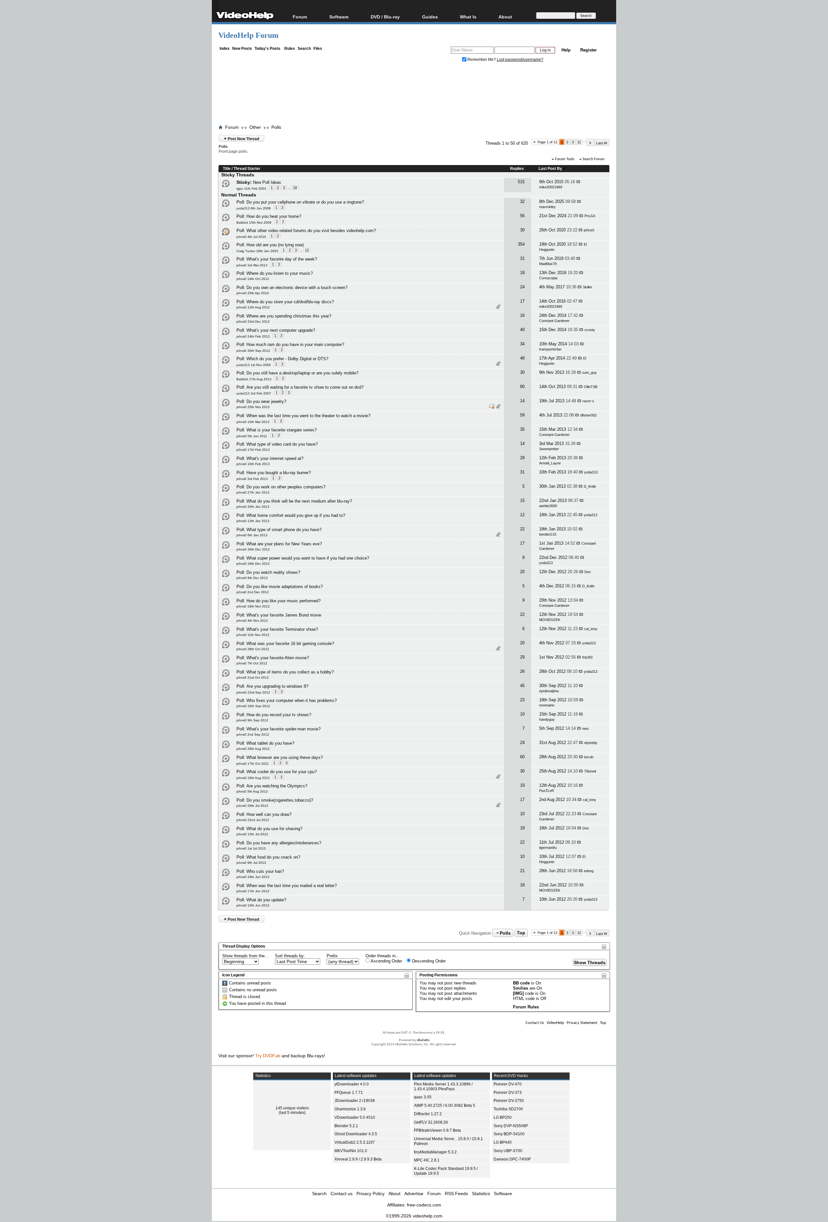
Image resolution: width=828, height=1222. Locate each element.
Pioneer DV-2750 (509, 1100)
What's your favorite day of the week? (281, 259)
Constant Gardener (554, 321)
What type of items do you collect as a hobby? (290, 672)
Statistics (481, 1193)
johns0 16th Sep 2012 (253, 706)
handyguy (547, 719)
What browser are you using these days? (284, 757)
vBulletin (423, 1040)
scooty (589, 330)
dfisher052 (588, 415)
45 (522, 685)
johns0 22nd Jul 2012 (252, 820)
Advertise (413, 1193)
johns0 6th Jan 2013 (251, 535)
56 (522, 215)
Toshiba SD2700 (508, 1109)
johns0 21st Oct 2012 (252, 677)
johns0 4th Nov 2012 (252, 620)
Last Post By (550, 168)
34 (522, 343)
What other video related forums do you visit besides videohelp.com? (311, 230)
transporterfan (550, 349)
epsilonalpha (549, 691)
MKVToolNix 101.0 (350, 1151)
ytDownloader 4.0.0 (351, 1084)
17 (522, 301)
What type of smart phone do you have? (283, 529)
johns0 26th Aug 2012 (253, 748)
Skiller (587, 287)
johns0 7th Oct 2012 (251, 663)
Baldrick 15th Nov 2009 (253, 222)
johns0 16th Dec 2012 (253, 563)
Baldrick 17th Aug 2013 (253, 379)
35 (522, 429)
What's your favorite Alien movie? (277, 657)
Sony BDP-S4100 (509, 1134)
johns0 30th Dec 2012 (253, 549)
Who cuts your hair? (265, 871)
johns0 (589, 230)
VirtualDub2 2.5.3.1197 (354, 1142)
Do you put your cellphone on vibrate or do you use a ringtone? (305, 202)
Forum (300, 17)
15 (522, 500)
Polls (276, 127)
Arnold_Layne (550, 463)
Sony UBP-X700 (508, 1151)
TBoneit (590, 771)
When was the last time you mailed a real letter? (291, 885)
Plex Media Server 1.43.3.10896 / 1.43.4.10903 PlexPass (443, 1086)
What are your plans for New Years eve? (284, 543)
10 (522, 714)
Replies (517, 168)
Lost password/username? (520, 59)
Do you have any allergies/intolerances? (283, 842)
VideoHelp (555, 1023)
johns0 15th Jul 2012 (252, 834)
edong (589, 871)
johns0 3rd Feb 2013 (252, 479)
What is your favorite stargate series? (281, 430)
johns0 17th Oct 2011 (252, 763)
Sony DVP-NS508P (511, 1126)
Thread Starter (247, 168)
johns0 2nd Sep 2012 (252, 734)
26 (522, 671)
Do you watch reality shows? (273, 572)
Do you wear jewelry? (266, 401)
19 (522, 785)
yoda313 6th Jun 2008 (253, 208)
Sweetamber (549, 449)
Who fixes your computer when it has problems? (291, 700)
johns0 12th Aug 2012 (253, 307)
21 (522, 870)
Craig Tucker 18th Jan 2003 (257, 251)
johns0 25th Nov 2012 (253, 407)
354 (521, 244)
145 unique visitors (292, 1108)
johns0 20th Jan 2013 (252, 506)
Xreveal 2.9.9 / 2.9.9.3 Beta (358, 1159)
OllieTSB (590, 387)
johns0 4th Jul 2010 (251, 237)
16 (522, 315)
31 (522, 258)
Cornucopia (548, 278)
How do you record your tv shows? (278, 714)
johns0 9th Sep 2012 (252, 720)
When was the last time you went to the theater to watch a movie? (308, 415)
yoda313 (591, 472)
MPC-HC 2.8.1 (427, 1160)
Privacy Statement (582, 1023)
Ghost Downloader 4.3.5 (355, 1134)
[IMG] (518, 993)
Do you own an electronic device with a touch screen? (296, 287)
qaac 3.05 (422, 1097)
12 (307, 250)
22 (522, 529)
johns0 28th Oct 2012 (252, 649)
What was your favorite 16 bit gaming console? (290, 643)
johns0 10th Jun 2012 (252, 905)
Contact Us (535, 1023)
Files (317, 48)
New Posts (242, 48)
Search (304, 48)
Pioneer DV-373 (508, 1092)
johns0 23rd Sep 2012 (253, 692)
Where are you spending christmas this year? (288, 316)
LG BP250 (503, 1117)
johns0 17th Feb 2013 (253, 449)
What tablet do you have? (270, 743)
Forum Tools (564, 159)
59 (522, 415)
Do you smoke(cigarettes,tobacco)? (279, 800)
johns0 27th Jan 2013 (252, 492)
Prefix (332, 955)
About (394, 1193)
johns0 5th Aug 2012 (252, 791)
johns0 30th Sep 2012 (253, 350)
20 (522, 571)
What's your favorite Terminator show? (282, 629)
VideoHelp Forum (248, 35)
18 (295, 188)
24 (522, 286)
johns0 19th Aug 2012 (253, 778)
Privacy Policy (370, 1193)
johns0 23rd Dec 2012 (253, 321)
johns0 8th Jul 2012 (251, 862)
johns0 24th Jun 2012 (252, 877)
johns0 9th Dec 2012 (252, 578)
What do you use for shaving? (274, 828)
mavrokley (547, 207)
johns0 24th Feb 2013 (253, 336)
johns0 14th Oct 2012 (252, 279)
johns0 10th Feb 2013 (253, 464)
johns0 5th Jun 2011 (251, 436)
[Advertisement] (414, 94)
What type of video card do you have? (282, 444)
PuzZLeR (546, 791)
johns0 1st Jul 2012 (251, 848)
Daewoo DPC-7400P (512, 1159)
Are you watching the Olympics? (276, 785)
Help (566, 50)
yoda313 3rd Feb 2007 (253, 393)
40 (522, 329)
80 (522, 386)
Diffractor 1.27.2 (428, 1114)
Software (339, 17)
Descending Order (428, 961)
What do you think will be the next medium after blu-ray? (299, 501)
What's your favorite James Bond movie (283, 615)
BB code (521, 983)
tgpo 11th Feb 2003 (251, 188)
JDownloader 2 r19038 (354, 1100)
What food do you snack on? (273, 857)
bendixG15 (547, 534)
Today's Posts (267, 48)
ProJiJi (589, 216)
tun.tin (589, 757)
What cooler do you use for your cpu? (281, 771)
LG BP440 (503, 1142)
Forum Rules (526, 1007)
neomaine (546, 705)
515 (521, 181)
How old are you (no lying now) (275, 244)
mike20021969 (550, 187)
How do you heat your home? (273, 216)
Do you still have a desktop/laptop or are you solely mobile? (302, 373)
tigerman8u (548, 848)
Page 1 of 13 (547, 142)
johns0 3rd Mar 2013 (251, 265)
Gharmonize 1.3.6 (350, 1109)
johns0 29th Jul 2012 (252, 805)
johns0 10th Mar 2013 (252, 422)
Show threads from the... (245, 955)
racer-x (588, 401)
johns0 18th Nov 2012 (253, 606)
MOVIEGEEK (549, 620)
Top (521, 933)
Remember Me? (481, 59)
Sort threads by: (290, 955)
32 (522, 201)
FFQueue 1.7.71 (348, 1092)
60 (522, 756)
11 (579, 142)
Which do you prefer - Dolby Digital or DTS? (287, 358)
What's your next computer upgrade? (280, 330)
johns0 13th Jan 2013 (252, 521)
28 (522, 457)
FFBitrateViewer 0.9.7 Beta (437, 1130)
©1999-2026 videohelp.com (414, 1215)
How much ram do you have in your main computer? (295, 344)
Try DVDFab (267, 1055)
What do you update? (266, 899)
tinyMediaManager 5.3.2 (435, 1152)
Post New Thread (241, 138)
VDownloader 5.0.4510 (354, 1117)
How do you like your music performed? (283, 600)
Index (225, 48)
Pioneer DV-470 (508, 1084)
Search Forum (594, 159)
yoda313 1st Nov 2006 (253, 365)
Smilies (520, 988)
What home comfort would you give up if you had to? (295, 515)
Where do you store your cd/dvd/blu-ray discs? (290, 301)
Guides (430, 17)
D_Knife (590, 486)
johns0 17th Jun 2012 (252, 891)
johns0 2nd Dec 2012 (252, 592)
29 (522, 657)
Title (227, 168)
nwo (585, 728)
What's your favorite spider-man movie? (283, 729)
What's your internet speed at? (274, 458)
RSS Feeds (456, 1193)
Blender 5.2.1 (346, 1126)
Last (599, 143)
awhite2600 (548, 506)
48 (522, 358)
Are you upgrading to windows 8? (277, 686)
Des (587, 572)
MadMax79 (548, 264)
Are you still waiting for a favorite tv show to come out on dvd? (305, 387)
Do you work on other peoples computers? (285, 486)
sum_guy (589, 372)
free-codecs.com (424, 1204)
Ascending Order (386, 961)
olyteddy (590, 743)
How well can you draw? (268, 814)
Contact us (342, 1193)
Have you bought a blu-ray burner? (278, 472)
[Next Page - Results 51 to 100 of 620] (590, 142)
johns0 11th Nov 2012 (252, 635)
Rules (289, 48)
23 (522, 699)
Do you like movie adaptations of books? (284, 586)
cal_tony (590, 629)
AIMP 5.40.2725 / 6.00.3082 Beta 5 (444, 1105)
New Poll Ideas (267, 182)
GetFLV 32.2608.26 (431, 1122)
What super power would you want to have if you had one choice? (307, 558)
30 (522, 230)
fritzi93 (587, 657)
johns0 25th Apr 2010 (252, 293)
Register (588, 50)
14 (522, 400)
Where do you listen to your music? (279, 273)
